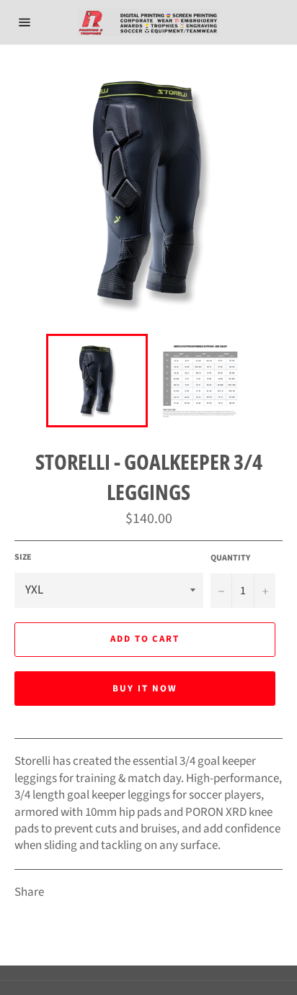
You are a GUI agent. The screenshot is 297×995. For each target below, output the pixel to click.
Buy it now (144, 688)
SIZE (23, 557)
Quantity (230, 558)
